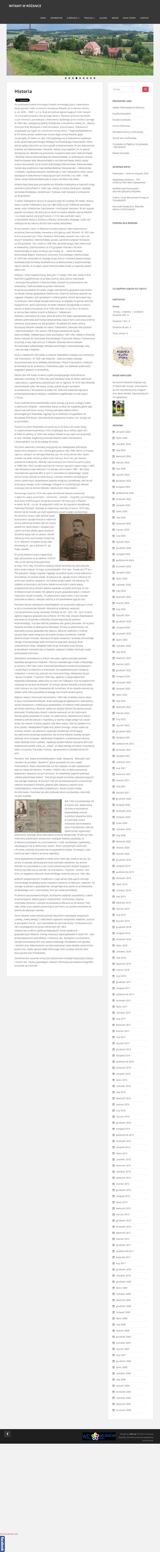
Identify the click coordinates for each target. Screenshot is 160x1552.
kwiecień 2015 (123, 1165)
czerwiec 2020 (123, 829)
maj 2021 (121, 768)
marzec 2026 (122, 462)
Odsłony (127, 311)
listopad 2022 (123, 676)
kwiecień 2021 (123, 774)
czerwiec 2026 (123, 444)
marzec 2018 (122, 969)
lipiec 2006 (121, 1367)
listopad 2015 (123, 1128)
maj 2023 (121, 651)
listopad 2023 (123, 627)
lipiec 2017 (121, 1006)
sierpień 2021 (123, 755)
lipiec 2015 (121, 1153)
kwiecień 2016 (123, 1098)
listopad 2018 (123, 933)
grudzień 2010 (123, 1269)
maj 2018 (121, 957)
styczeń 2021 (123, 792)
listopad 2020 (123, 804)
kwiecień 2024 (123, 596)
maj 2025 (121, 517)
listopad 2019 (123, 865)
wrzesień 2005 (123, 1391)
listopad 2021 (123, 737)
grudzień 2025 (123, 480)
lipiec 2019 (121, 884)
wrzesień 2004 (123, 1410)
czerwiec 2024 (123, 584)
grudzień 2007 (123, 1336)
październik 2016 (125, 1061)
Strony (116, 311)
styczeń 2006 (123, 1385)
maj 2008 (121, 1324)
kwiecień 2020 (123, 841)
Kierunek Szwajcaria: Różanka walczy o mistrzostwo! (128, 208)
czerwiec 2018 (123, 951)
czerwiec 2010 (123, 1275)
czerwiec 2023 (123, 645)
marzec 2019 (122, 908)
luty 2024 (121, 609)
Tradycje (88, 18)
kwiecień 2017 (123, 1024)
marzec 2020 (122, 847)
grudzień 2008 (123, 1306)
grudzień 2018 (123, 927)
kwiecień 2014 (123, 1177)
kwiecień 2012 (123, 1232)
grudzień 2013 (123, 1189)
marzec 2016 (122, 1104)
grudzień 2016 (123, 1049)
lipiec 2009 (121, 1287)
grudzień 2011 (123, 1244)
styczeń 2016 (123, 1116)
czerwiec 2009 (123, 1293)
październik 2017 (125, 994)
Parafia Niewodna (121, 113)
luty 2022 (121, 719)
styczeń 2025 (123, 541)
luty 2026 (121, 468)
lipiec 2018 (121, 945)
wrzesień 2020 (123, 810)
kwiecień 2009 (123, 1300)
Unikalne (138, 311)
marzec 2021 (122, 780)
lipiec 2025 (121, 511)
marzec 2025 (122, 529)
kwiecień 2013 (123, 1208)
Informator (56, 18)
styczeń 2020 (123, 853)
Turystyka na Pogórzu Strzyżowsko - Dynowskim (130, 145)
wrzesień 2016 (123, 1067)
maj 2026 (121, 450)
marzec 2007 (122, 1348)
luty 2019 (121, 914)
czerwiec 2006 (123, 1373)
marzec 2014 (122, 1183)
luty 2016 (121, 1110)
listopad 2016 (123, 1055)
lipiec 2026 (121, 437)
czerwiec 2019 (123, 890)
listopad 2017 (123, 988)
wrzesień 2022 (123, 682)
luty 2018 (121, 975)
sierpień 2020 (123, 817)
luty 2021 (121, 786)
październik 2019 (125, 872)
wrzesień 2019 (123, 878)
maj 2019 (121, 896)
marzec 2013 (122, 1214)
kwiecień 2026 (123, 456)
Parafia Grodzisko (121, 119)
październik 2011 (125, 1251)
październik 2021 (125, 743)
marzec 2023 (122, 664)
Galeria (103, 18)
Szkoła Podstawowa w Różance (128, 107)
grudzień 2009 (123, 1281)
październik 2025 (125, 492)
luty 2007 (121, 1355)
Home (43, 18)
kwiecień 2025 (123, 523)
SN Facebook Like (9, 1533)
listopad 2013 (123, 1196)
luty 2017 (121, 1037)
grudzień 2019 (123, 859)
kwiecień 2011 (123, 1257)
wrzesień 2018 (123, 939)
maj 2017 (121, 1018)
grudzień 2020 (123, 798)
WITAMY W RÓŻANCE (25, 6)
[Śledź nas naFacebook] (7, 1434)
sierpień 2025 (123, 505)
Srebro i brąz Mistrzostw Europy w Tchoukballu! (130, 199)
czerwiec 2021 (123, 761)
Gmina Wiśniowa (121, 125)
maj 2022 (121, 700)
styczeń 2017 (123, 1043)
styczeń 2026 (123, 474)
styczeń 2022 (123, 725)
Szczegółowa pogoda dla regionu (129, 288)
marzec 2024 (122, 603)
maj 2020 (121, 835)
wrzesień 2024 (123, 566)
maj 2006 (121, 1379)
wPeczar (133, 1434)
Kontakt (144, 18)
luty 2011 (121, 1263)
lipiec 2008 (121, 1318)
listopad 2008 (123, 1312)
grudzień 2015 (123, 1122)
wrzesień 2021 (123, 749)
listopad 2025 (123, 486)
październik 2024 (125, 560)
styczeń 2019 (123, 920)
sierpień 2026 (123, 431)
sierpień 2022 (123, 688)
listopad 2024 (123, 554)
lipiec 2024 (121, 578)
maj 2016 (121, 1092)
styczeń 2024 (123, 615)
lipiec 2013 (121, 1202)
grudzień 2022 (123, 670)
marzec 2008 (122, 1330)
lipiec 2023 (121, 639)
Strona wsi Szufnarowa (124, 138)
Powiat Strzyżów (120, 153)
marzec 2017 (122, 1030)
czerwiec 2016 (123, 1086)
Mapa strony (129, 18)
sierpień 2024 (123, 572)
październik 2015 (125, 1134)
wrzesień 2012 (123, 1226)
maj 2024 (121, 590)
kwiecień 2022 (123, 706)
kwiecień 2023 (123, 658)
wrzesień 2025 (123, 499)
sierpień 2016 (123, 1073)
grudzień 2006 (123, 1361)
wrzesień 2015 (123, 1141)
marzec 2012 (122, 1238)
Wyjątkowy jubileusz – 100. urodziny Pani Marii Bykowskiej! (128, 181)
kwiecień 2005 (123, 1403)
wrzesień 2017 (123, 1000)
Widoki (115, 18)
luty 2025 (121, 535)
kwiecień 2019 (123, 902)
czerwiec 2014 (123, 1171)
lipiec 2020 (121, 823)
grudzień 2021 (123, 731)
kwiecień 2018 (123, 963)
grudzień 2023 (123, 621)
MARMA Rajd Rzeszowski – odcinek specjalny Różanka (126, 190)
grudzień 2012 (123, 1220)
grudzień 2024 (123, 547)
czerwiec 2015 (123, 1159)
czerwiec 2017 (123, 1012)
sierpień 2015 (123, 1147)
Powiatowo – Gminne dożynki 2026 (130, 173)
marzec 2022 (122, 713)
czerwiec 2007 (123, 1342)
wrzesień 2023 (123, 633)
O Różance (72, 18)
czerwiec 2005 (123, 1397)
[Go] (145, 89)
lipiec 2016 (121, 1079)
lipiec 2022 (121, 694)
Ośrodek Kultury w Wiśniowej (127, 131)
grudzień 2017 (123, 982)
